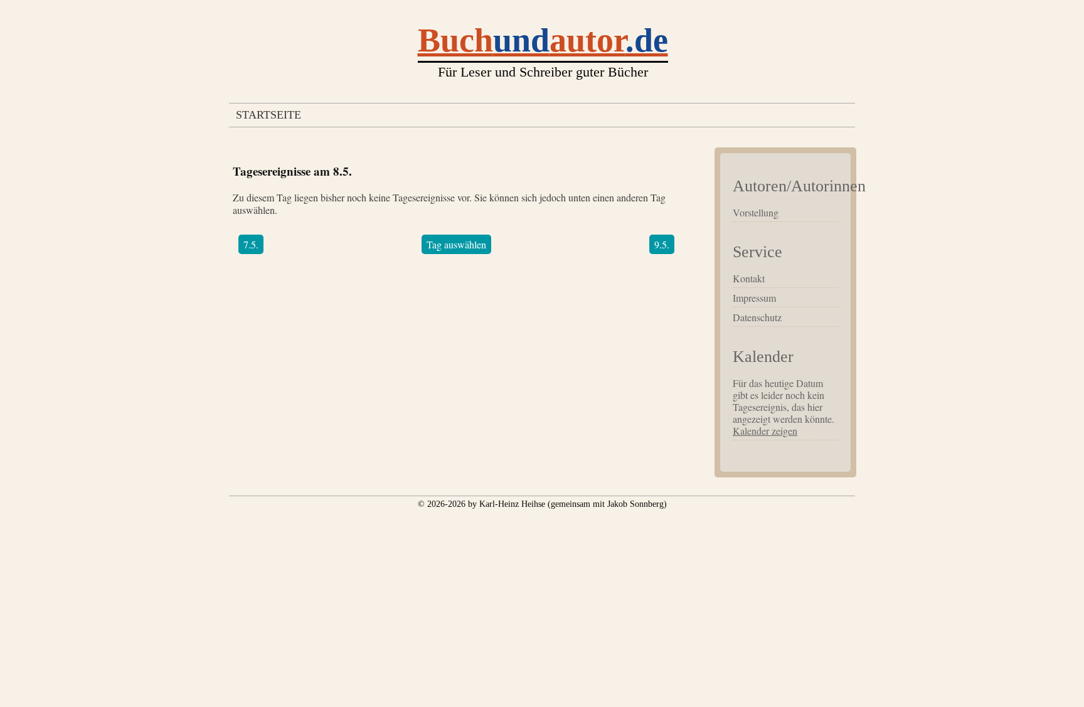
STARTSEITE (268, 115)
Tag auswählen (456, 244)
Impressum (754, 297)
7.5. (250, 244)
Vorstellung (755, 212)
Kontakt (749, 278)
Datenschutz (757, 317)
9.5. (661, 244)
